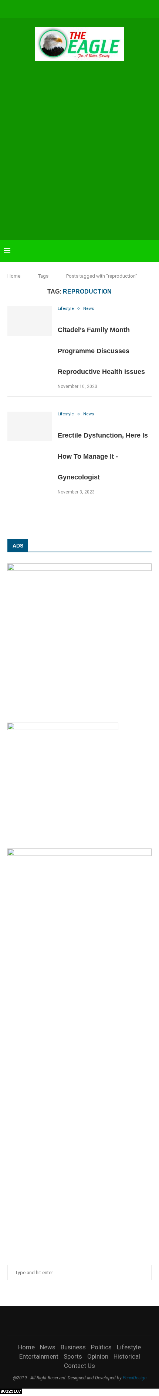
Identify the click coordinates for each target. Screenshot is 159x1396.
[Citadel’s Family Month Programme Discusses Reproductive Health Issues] (29, 321)
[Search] (151, 251)
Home (13, 276)
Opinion (97, 1356)
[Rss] (114, 8)
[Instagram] (65, 8)
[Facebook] (45, 8)
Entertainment (38, 1356)
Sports (73, 1356)
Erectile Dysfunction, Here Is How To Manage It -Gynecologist (103, 456)
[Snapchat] (104, 8)
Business (73, 1347)
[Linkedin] (75, 8)
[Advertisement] (79, 151)
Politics (101, 1347)
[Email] (95, 8)
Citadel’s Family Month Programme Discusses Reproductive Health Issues (101, 350)
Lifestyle (129, 1347)
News (47, 1347)
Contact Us (79, 1365)
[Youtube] (85, 8)
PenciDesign (134, 1377)
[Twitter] (55, 8)
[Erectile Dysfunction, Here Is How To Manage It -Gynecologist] (29, 426)
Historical (127, 1356)
